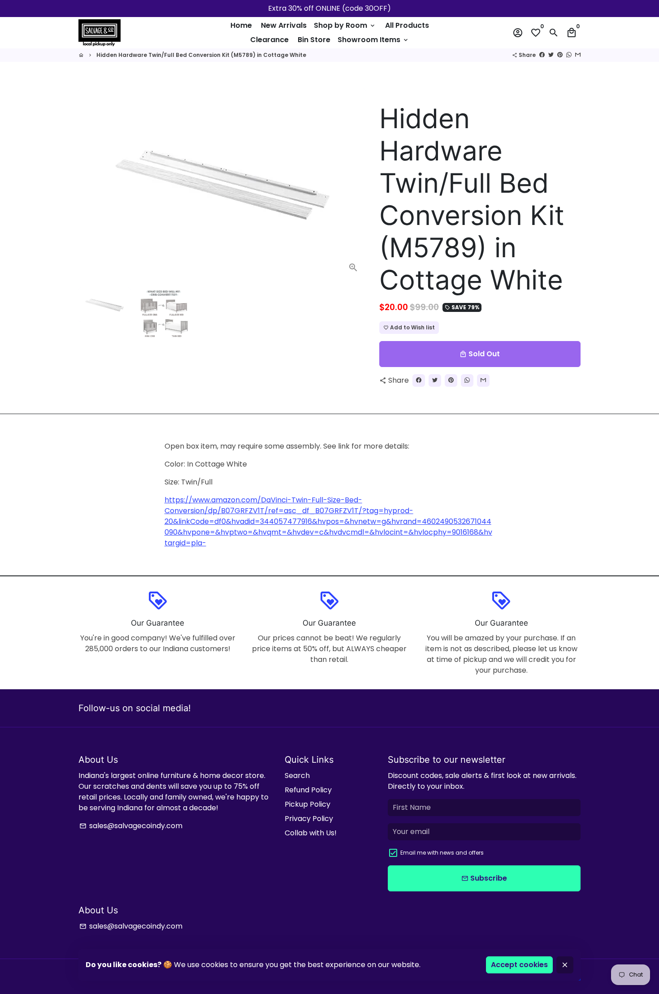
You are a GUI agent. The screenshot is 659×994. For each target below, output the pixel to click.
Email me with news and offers (442, 852)
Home (241, 25)
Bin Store (314, 40)
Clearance (269, 40)
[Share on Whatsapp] (569, 55)
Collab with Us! (311, 833)
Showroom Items (373, 40)
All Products (407, 25)
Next (353, 184)
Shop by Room (345, 25)
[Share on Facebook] (542, 55)
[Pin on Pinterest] (560, 55)
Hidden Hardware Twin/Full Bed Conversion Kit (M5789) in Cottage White (201, 55)
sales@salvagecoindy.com (130, 826)
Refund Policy (308, 790)
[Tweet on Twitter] (551, 55)
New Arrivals (284, 25)
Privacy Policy (309, 818)
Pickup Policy (307, 804)
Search (297, 775)
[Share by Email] (578, 55)
